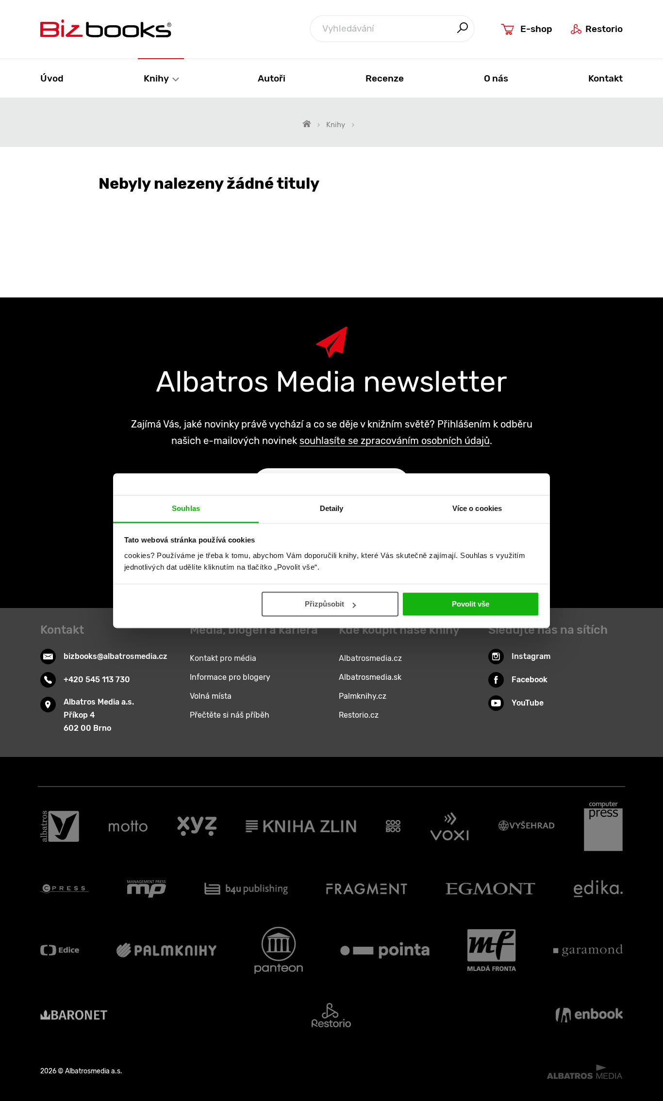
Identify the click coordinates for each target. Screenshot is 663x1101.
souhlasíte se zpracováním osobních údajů (394, 440)
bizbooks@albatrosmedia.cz (115, 656)
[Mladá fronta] (491, 950)
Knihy (157, 78)
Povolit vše (470, 604)
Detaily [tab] (332, 508)
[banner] (105, 28)
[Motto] (128, 826)
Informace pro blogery (230, 677)
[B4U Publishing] (246, 889)
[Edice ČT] (60, 950)
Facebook (529, 679)
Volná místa (211, 696)
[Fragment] (367, 889)
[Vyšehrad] (526, 826)
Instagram (531, 656)
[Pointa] (385, 950)
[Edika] (598, 889)
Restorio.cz (359, 715)
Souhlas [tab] (186, 508)
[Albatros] (60, 826)
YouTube (528, 702)
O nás (496, 78)
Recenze (384, 78)
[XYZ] (197, 826)
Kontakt (605, 78)
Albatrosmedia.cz (370, 658)
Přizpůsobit (324, 604)
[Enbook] (589, 1015)
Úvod (52, 78)
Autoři (271, 78)
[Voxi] (449, 826)
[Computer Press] (603, 826)
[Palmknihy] (166, 950)
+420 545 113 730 (97, 679)
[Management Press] (147, 889)
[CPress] (64, 889)
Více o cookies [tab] (477, 508)
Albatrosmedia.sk (370, 677)
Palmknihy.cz (362, 696)
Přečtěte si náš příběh (229, 715)
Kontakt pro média (223, 658)
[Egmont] (490, 889)
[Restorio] (331, 1015)
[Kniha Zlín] (301, 826)
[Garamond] (588, 950)
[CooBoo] (393, 826)
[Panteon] (278, 950)
